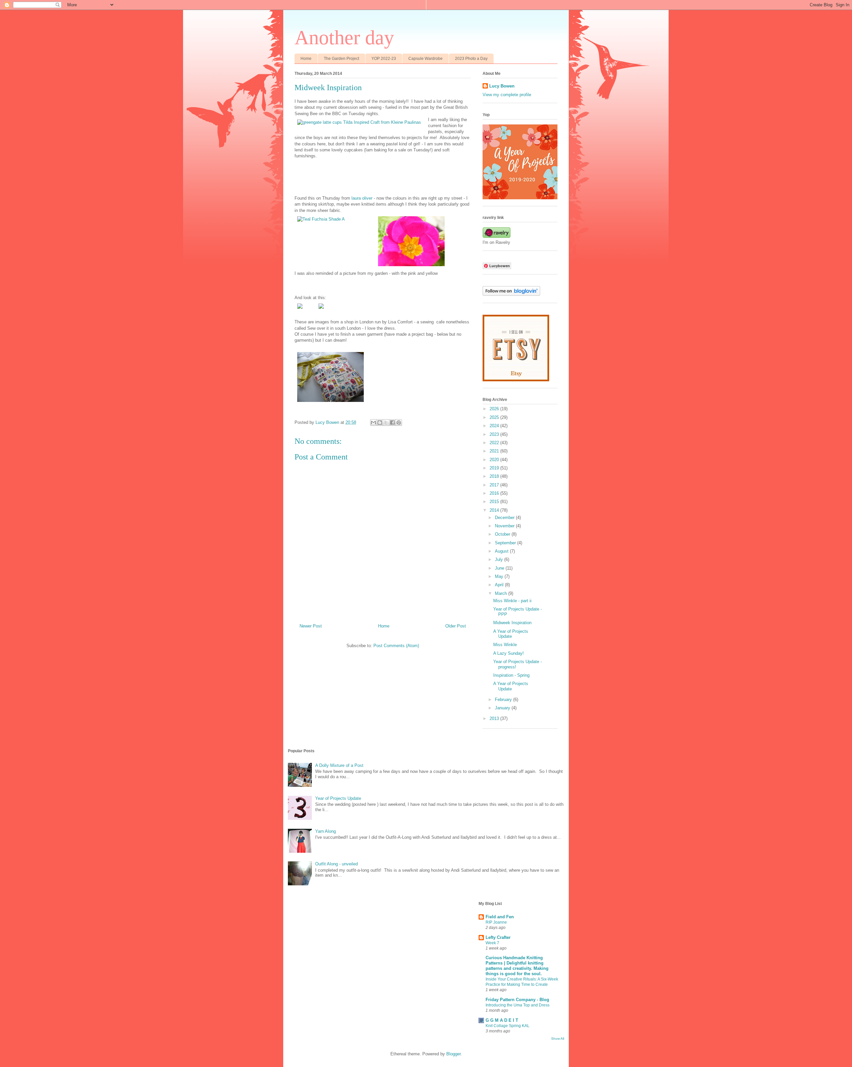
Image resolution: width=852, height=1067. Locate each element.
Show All (557, 1038)
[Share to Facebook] (392, 422)
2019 (495, 467)
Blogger (453, 1053)
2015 (495, 501)
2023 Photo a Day (471, 58)
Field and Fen (500, 916)
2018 (495, 476)
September (506, 542)
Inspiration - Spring (511, 675)
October (503, 534)
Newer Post (311, 625)
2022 (495, 442)
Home (306, 58)
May (500, 576)
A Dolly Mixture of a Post (339, 765)
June (500, 568)
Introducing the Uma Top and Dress (517, 1005)
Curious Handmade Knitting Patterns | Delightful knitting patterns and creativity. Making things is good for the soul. (517, 965)
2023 (495, 434)
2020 (495, 459)
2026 (495, 408)
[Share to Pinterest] (398, 422)
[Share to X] (386, 422)
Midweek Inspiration (512, 622)
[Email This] (373, 422)
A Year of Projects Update (510, 634)
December (505, 517)
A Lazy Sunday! (508, 653)
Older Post (455, 625)
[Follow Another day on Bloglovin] (511, 294)
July (499, 559)
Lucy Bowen (502, 86)
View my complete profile (507, 94)
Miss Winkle (505, 644)
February (504, 699)
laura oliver (361, 198)
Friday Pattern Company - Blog (517, 999)
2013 (495, 718)
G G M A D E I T (502, 1020)
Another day (344, 38)
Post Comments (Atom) (396, 645)
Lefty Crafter (498, 937)
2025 (495, 417)
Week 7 (492, 943)
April (500, 584)
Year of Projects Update (338, 798)
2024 (495, 425)
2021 (495, 450)
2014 (495, 510)
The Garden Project (341, 58)
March (501, 593)
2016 (495, 493)
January (503, 707)
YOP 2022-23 (383, 58)
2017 (495, 484)
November (505, 525)
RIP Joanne (496, 922)
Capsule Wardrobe (425, 58)
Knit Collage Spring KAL (508, 1025)
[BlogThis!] (379, 422)
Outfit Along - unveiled (336, 863)
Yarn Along (325, 831)
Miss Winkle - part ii (512, 600)
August (502, 551)
